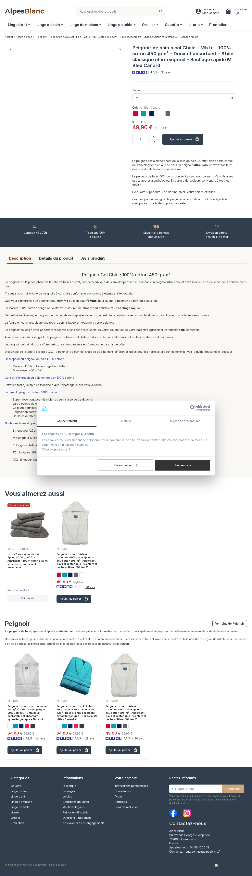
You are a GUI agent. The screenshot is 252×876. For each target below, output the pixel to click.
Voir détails (28, 598)
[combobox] (120, 11)
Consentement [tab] (67, 421)
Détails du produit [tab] (56, 258)
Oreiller (15, 817)
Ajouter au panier (184, 139)
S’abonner (233, 789)
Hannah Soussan (56, 864)
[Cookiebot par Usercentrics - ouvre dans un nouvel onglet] (193, 408)
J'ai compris (182, 465)
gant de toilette (216, 639)
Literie (15, 812)
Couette (16, 785)
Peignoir (63, 548)
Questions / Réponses (77, 817)
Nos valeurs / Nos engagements (83, 823)
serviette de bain (178, 639)
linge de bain (68, 643)
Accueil (9, 36)
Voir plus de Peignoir (229, 623)
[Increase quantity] (153, 136)
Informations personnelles (131, 785)
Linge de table (20, 807)
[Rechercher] (160, 11)
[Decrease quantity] (153, 142)
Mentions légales (74, 807)
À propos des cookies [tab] (185, 421)
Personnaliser (123, 465)
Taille (136, 90)
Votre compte (126, 778)
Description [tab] (20, 258)
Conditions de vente (76, 801)
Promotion (17, 823)
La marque (69, 785)
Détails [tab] (126, 421)
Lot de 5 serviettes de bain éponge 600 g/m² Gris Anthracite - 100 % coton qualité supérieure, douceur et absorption (27, 561)
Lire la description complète (168, 203)
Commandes (123, 791)
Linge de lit (18, 796)
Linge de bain (20, 791)
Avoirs (118, 796)
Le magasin (70, 791)
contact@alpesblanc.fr (206, 851)
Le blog (67, 796)
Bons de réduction (127, 807)
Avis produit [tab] (93, 258)
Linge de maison (21, 801)
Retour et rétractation (76, 812)
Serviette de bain (19, 548)
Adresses (121, 801)
